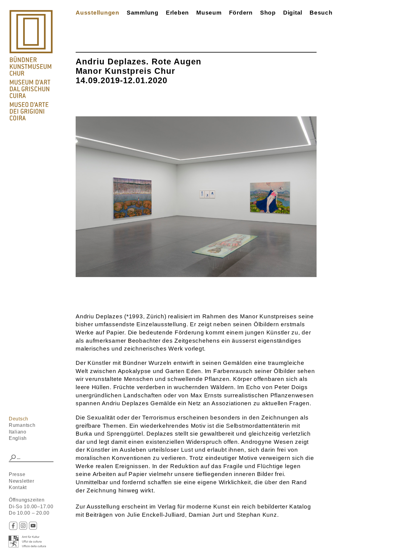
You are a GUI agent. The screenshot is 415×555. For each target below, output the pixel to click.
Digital (292, 12)
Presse (17, 474)
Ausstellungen (97, 12)
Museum (209, 12)
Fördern (241, 12)
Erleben (177, 12)
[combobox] (31, 458)
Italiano (17, 431)
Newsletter (21, 481)
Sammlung (143, 12)
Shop (268, 12)
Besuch (321, 12)
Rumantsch (22, 425)
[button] (13, 457)
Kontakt (18, 487)
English (18, 438)
